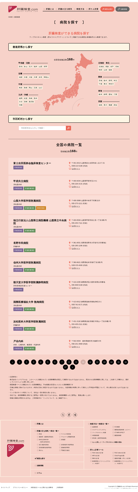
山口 (40, 88)
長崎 (30, 98)
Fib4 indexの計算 (97, 453)
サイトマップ (5, 487)
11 (90, 362)
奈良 (40, 77)
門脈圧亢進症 (65, 450)
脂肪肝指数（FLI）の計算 (123, 458)
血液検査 (95, 427)
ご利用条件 (59, 487)
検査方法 (80, 9)
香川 (105, 105)
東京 (105, 84)
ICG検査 (117, 427)
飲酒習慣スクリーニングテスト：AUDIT (101, 462)
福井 (35, 66)
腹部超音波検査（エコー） (123, 429)
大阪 (30, 77)
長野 (45, 66)
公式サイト (76, 169)
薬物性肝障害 (65, 447)
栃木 (105, 80)
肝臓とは (50, 9)
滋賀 (20, 77)
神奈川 (111, 84)
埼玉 (115, 80)
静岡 (105, 94)
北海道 (101, 66)
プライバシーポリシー (20, 487)
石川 (30, 66)
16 (126, 362)
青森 (107, 66)
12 (97, 362)
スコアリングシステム (99, 429)
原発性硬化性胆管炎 (45, 447)
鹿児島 (31, 102)
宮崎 (25, 102)
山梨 (40, 66)
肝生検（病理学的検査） (99, 438)
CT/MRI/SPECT (120, 432)
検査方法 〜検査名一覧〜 (99, 424)
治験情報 (124, 9)
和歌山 (46, 77)
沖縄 (20, 105)
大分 (20, 102)
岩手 (112, 66)
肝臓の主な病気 (65, 9)
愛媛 (110, 105)
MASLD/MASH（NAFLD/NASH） (45, 441)
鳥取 (20, 88)
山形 (105, 70)
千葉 (100, 84)
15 (118, 362)
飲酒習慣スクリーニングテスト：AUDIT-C (124, 462)
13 (104, 362)
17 (65, 367)
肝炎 (40, 434)
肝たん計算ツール (97, 450)
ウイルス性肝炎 (66, 434)
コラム (39, 473)
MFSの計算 (96, 455)
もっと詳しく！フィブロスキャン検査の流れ (107, 442)
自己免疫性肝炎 (44, 444)
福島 (110, 70)
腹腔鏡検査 (118, 435)
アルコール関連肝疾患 (68, 437)
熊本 (35, 98)
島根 (25, 88)
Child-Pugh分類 (119, 455)
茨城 (100, 80)
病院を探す (109, 9)
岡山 (30, 88)
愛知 (110, 94)
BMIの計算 (95, 458)
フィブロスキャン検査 (99, 432)
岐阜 (100, 94)
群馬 (110, 80)
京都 (25, 77)
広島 (35, 88)
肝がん (41, 450)
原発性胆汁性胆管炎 (67, 444)
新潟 (20, 66)
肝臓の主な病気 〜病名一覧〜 (48, 431)
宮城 (117, 66)
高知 (115, 105)
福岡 (20, 98)
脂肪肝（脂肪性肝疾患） (46, 437)
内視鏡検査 (95, 435)
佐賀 (25, 98)
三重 (115, 94)
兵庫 (35, 77)
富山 (25, 66)
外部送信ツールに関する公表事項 (42, 487)
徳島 (100, 105)
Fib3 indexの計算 (120, 453)
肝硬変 (63, 439)
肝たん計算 (93, 9)
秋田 (100, 70)
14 (111, 362)
